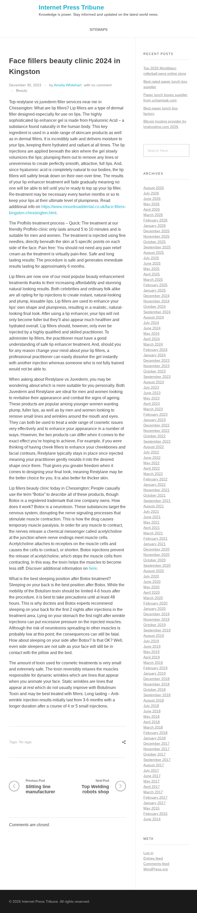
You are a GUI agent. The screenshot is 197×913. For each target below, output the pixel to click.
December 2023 (156, 360)
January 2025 (154, 290)
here (93, 568)
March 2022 (153, 474)
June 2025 (152, 263)
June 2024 (152, 328)
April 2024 (151, 339)
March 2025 (153, 279)
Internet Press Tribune (71, 7)
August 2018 (153, 700)
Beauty (21, 90)
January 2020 (154, 609)
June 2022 (152, 457)
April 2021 (151, 528)
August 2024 (153, 317)
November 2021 (156, 490)
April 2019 (151, 657)
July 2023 (151, 387)
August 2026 (153, 188)
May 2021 (151, 522)
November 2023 (156, 366)
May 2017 (151, 781)
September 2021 (157, 501)
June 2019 (152, 646)
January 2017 (154, 803)
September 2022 (157, 441)
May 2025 (151, 269)
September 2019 (157, 630)
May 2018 (151, 716)
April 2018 (151, 722)
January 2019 (154, 673)
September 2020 (157, 565)
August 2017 (153, 765)
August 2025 (153, 252)
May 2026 (151, 204)
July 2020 (151, 576)
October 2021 (154, 495)
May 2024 (151, 333)
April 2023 (151, 404)
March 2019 (153, 662)
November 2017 (156, 749)
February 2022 (155, 479)
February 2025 (155, 285)
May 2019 (151, 652)
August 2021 (153, 506)
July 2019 (151, 641)
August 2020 (153, 571)
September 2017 (157, 760)
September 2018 (157, 695)
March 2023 (153, 409)
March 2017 (153, 792)
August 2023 (153, 382)
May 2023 (151, 398)
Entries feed (153, 858)
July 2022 (151, 452)
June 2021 (152, 517)
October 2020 (154, 560)
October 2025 (154, 242)
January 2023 (154, 420)
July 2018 (151, 706)
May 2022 (151, 463)
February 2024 (155, 350)
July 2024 (151, 323)
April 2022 (151, 468)
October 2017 (154, 754)
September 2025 (157, 247)
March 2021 (153, 533)
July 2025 (151, 258)
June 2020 (152, 582)
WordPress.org (155, 869)
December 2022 (156, 425)
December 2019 (156, 614)
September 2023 (157, 377)
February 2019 (155, 668)
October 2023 (154, 371)
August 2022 (153, 447)
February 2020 (155, 603)
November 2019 (156, 619)
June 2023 (152, 393)
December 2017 (156, 743)
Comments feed (156, 864)
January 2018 (154, 738)
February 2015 (155, 814)
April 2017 (151, 787)
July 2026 (151, 193)
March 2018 (153, 727)
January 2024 (154, 355)
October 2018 (154, 689)
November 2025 (156, 236)
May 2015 (151, 808)
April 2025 (151, 274)
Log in (148, 853)
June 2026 (152, 199)
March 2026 (153, 215)
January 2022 (154, 484)
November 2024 (156, 301)
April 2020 (151, 592)
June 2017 (152, 776)
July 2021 (151, 511)
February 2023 (155, 414)
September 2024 (157, 312)
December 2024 (156, 296)
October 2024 (154, 306)
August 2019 (153, 635)
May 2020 (151, 587)
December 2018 (156, 679)
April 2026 (151, 209)
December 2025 (156, 231)
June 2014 (152, 819)
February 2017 (155, 797)
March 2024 (153, 344)
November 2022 (156, 430)
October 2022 (154, 436)
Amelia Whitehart (68, 85)
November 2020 (156, 555)
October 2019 (154, 625)
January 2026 (154, 225)
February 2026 (155, 220)
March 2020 (153, 598)
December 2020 (156, 549)
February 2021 (155, 538)
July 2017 (151, 770)
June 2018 (152, 711)
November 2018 (156, 684)
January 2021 (154, 544)
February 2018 (155, 733)
